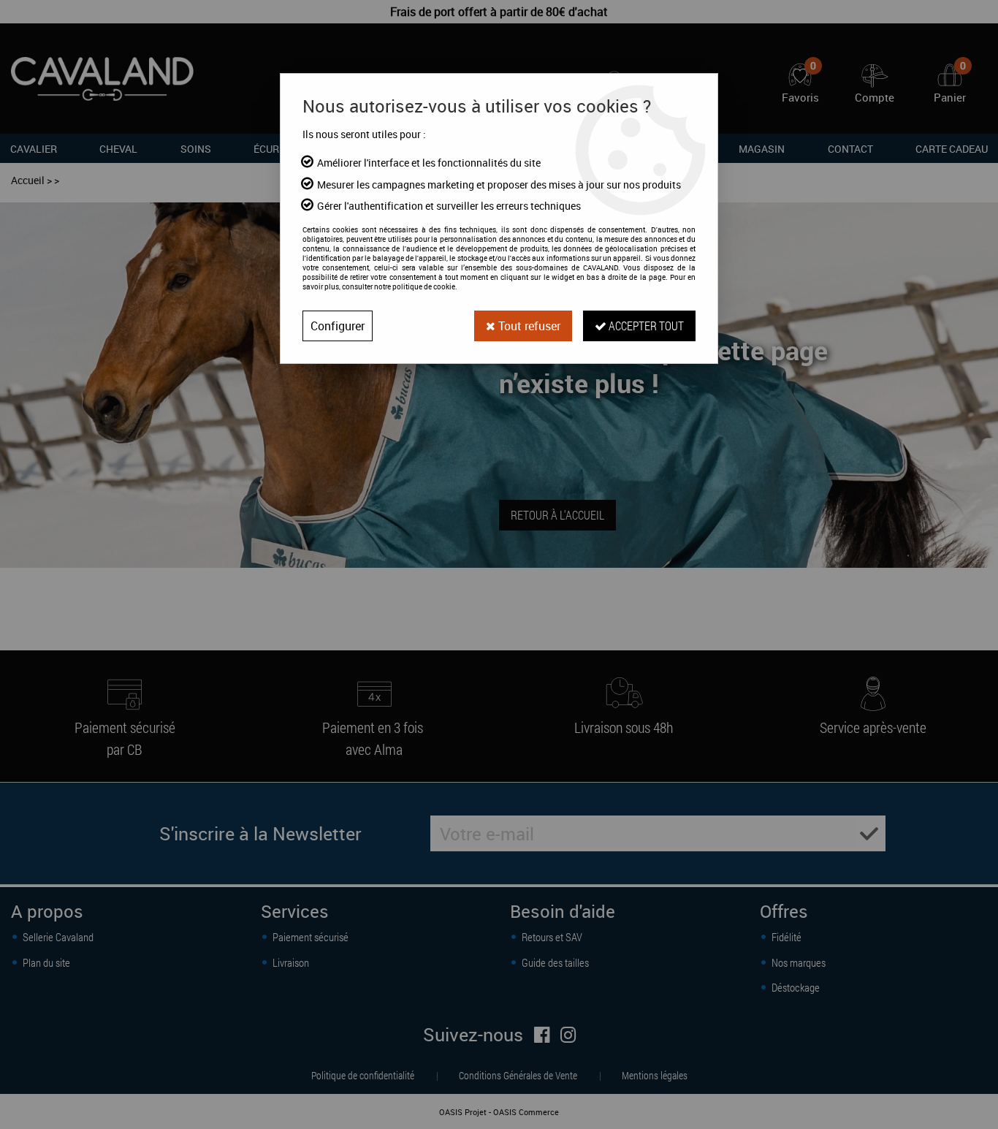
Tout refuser (527, 326)
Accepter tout (645, 325)
